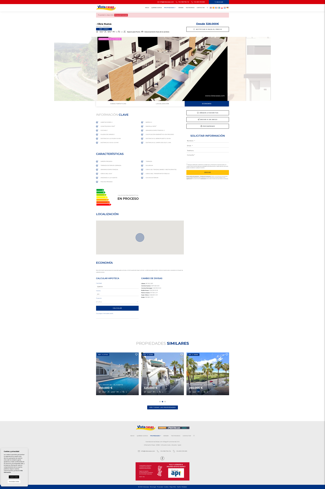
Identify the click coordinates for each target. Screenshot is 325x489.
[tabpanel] (117, 373)
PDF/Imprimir (209, 126)
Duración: (99, 298)
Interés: (98, 291)
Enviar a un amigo (208, 119)
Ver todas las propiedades (162, 407)
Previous (56, 69)
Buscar (219, 2)
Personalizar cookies (14, 481)
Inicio (147, 7)
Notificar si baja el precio (209, 29)
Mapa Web (172, 487)
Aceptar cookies (14, 477)
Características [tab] (118, 104)
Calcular (117, 308)
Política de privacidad (195, 166)
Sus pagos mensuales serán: (104, 313)
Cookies (166, 487)
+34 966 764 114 (183, 2)
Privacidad (160, 487)
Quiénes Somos (156, 7)
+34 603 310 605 (199, 2)
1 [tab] (160, 401)
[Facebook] (162, 458)
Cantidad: (99, 283)
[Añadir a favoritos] (136, 355)
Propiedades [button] (169, 7)
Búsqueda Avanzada (121, 15)
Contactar (201, 7)
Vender (180, 7)
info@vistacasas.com (167, 2)
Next (269, 69)
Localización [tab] (162, 104)
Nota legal (153, 487)
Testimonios (190, 7)
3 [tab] (165, 401)
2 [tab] (162, 401)
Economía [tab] (206, 104)
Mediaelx (184, 487)
